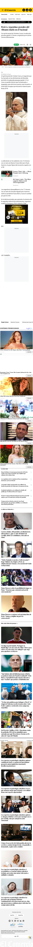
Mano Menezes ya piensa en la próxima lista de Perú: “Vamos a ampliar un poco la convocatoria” (16, 616)
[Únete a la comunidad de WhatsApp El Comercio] (16, 45)
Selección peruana (15, 322)
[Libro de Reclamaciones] (20, 925)
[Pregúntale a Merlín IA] (30, 937)
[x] (12, 921)
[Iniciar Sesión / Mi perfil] (30, 10)
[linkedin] (21, 921)
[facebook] (10, 921)
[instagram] (15, 921)
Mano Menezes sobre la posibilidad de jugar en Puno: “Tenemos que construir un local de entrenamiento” (16, 590)
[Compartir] (30, 45)
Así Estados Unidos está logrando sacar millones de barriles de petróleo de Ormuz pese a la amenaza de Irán (14, 485)
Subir (15, 936)
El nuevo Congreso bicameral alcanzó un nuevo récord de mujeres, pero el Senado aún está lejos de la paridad (15, 496)
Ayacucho (23, 14)
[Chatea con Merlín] (23, 10)
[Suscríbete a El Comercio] (26, 10)
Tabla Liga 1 (29, 14)
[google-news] (23, 921)
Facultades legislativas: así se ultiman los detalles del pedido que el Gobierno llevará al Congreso (13, 490)
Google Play (20, 915)
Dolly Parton (17, 14)
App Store (12, 915)
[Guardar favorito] (27, 45)
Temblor (12, 14)
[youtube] (18, 921)
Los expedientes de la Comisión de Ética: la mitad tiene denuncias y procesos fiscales (14, 479)
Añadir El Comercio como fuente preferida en (16, 22)
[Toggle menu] (2, 10)
